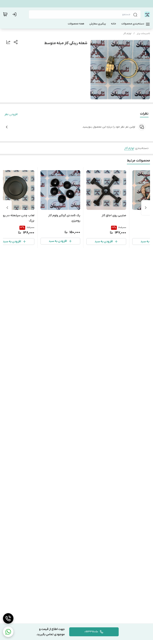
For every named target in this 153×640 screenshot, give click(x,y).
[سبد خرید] (5, 14)
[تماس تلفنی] (8, 618)
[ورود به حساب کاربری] (15, 14)
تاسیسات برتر (143, 33)
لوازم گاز (127, 33)
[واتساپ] (8, 632)
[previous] (145, 207)
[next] (7, 207)
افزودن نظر (11, 114)
